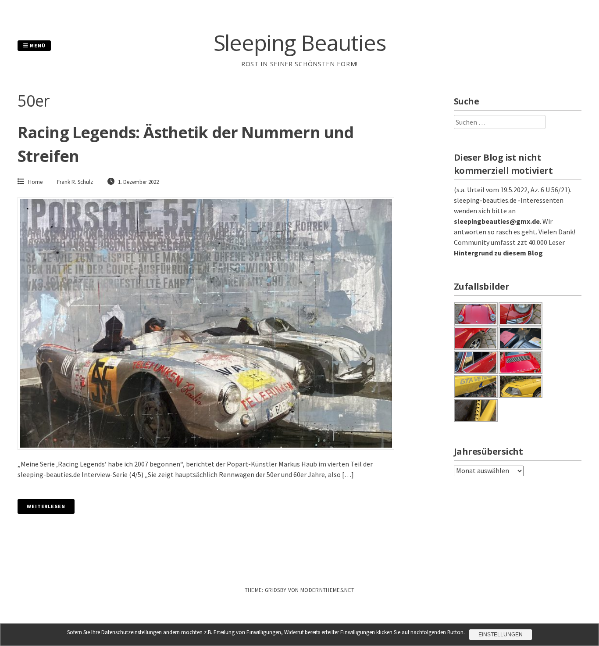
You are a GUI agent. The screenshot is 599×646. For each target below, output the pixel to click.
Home (35, 182)
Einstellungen (500, 635)
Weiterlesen (46, 506)
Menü (37, 45)
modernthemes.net (327, 590)
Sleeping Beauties (300, 42)
